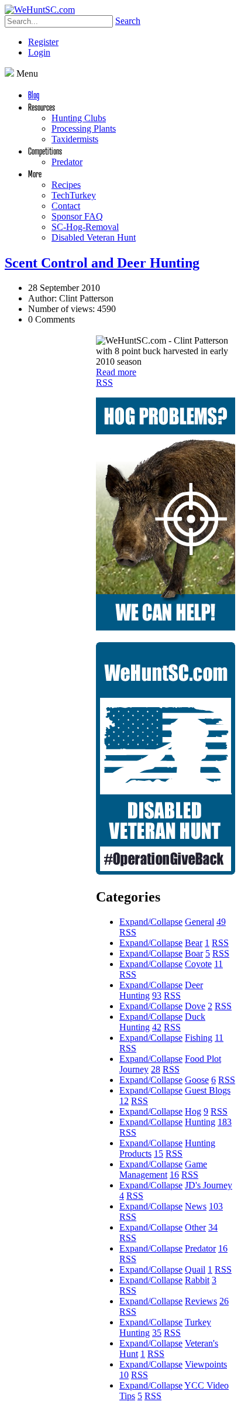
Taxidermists (74, 139)
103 (216, 1206)
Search (127, 21)
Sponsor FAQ (77, 216)
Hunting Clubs (78, 118)
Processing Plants (83, 128)
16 (174, 1175)
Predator (66, 162)
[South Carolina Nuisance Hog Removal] (165, 627)
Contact (65, 206)
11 (218, 964)
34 (213, 1227)
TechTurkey (73, 195)
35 (156, 1333)
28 (155, 1069)
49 (221, 922)
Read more (116, 372)
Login (39, 52)
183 (225, 1122)
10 (124, 1375)
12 (124, 1101)
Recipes (66, 185)
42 (156, 1027)
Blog (33, 94)
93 (156, 995)
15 (158, 1154)
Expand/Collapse (151, 922)
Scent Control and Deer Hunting (102, 262)
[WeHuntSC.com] (40, 10)
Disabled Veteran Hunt (93, 237)
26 (224, 1301)
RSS (104, 383)
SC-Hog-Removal (85, 227)
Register (43, 42)
